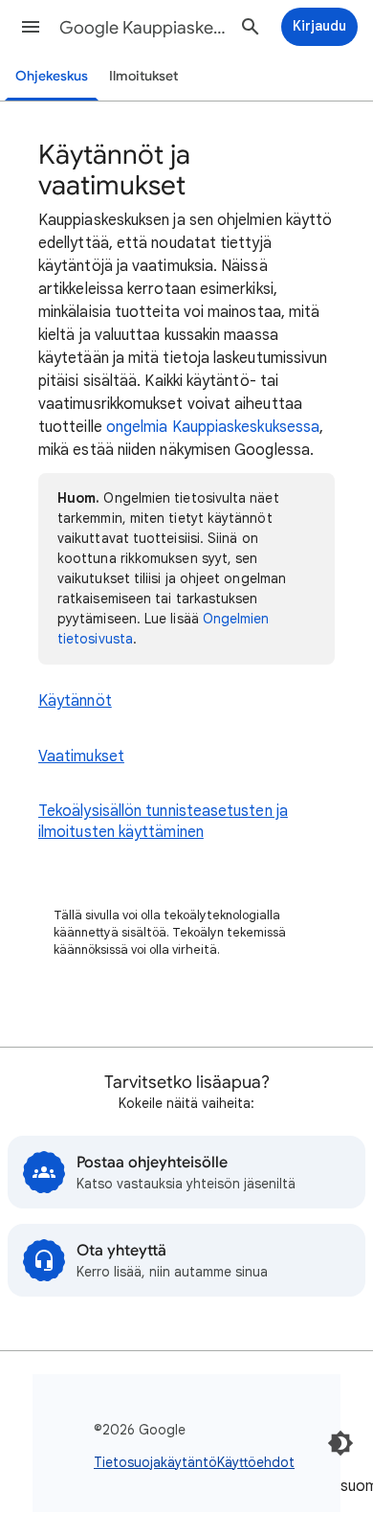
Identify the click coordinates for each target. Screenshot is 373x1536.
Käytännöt (75, 701)
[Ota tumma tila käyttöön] (340, 1443)
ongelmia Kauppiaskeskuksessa (212, 427)
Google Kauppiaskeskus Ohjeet (144, 27)
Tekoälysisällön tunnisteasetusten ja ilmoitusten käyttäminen (163, 822)
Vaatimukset (81, 756)
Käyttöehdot (256, 1462)
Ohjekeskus (51, 76)
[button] (31, 27)
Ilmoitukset (143, 76)
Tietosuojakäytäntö (155, 1462)
